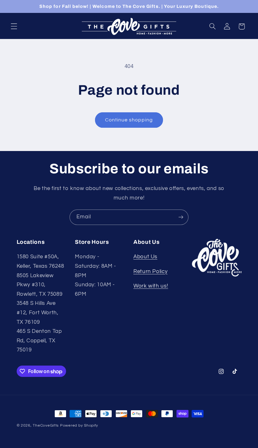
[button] (14, 26)
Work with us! (150, 286)
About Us (145, 257)
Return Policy (150, 271)
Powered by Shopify (79, 425)
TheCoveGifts (46, 425)
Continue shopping (129, 119)
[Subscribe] (181, 217)
